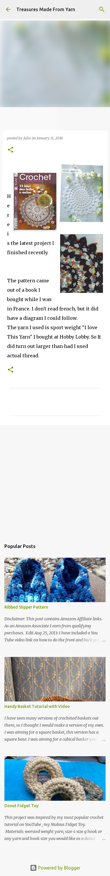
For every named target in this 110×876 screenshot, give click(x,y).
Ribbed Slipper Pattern (26, 607)
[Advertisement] (55, 479)
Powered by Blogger (58, 867)
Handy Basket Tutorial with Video (37, 706)
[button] (10, 150)
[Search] (101, 9)
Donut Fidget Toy (21, 805)
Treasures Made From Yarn (45, 9)
